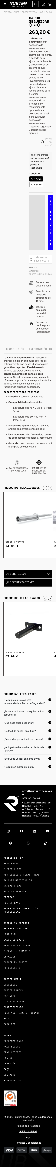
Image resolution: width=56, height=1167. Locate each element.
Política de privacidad (28, 1125)
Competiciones (13, 1007)
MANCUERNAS (11, 863)
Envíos (8, 1058)
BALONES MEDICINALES (18, 880)
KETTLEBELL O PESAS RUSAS (21, 875)
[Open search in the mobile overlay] (36, 4)
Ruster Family (13, 990)
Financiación (13, 1080)
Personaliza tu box (17, 945)
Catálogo (10, 1024)
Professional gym (15, 928)
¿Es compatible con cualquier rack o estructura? (23, 713)
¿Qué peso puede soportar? (19, 722)
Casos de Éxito (14, 940)
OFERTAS (9, 897)
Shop (16, 12)
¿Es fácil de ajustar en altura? (20, 730)
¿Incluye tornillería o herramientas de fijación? (24, 749)
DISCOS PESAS (13, 869)
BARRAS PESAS (13, 886)
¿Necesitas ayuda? (48, 141)
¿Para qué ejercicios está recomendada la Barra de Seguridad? (24, 701)
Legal (28, 1137)
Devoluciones (13, 1052)
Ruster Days (12, 903)
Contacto (10, 1075)
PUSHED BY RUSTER (15, 962)
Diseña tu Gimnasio (17, 951)
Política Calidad (28, 1131)
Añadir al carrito (50, 223)
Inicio (8, 12)
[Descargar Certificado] (10, 1098)
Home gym (10, 934)
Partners (10, 996)
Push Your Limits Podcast (21, 1013)
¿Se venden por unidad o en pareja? (23, 739)
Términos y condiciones (28, 1142)
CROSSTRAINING (36, 274)
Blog (7, 1018)
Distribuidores (14, 1001)
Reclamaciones (13, 1041)
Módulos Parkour (15, 891)
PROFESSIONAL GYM (32, 12)
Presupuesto (12, 968)
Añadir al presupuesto (41, 259)
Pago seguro (12, 1047)
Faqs (7, 1069)
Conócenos (10, 985)
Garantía (10, 1063)
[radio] (36, 179)
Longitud (34, 173)
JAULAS (48, 274)
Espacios (10, 957)
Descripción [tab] (15, 349)
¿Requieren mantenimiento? (19, 766)
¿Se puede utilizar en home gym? (22, 758)
